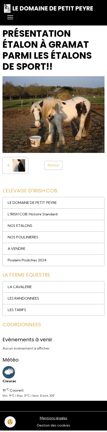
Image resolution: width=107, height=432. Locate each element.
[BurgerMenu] (10, 17)
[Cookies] (10, 422)
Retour (53, 165)
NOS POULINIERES (23, 237)
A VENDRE (16, 248)
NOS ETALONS (20, 225)
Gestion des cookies (53, 425)
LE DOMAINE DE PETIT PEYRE (32, 202)
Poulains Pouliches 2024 (27, 260)
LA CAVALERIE (20, 287)
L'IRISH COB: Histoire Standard (32, 214)
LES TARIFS (17, 310)
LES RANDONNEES (23, 298)
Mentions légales (53, 418)
